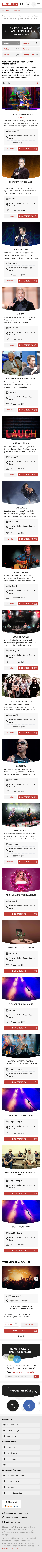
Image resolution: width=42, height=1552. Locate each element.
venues (5, 10)
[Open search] (34, 4)
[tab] (18, 1336)
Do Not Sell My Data (10, 1548)
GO (36, 1376)
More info (10, 148)
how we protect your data (23, 1372)
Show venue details (21, 34)
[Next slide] (36, 1279)
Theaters (16, 10)
